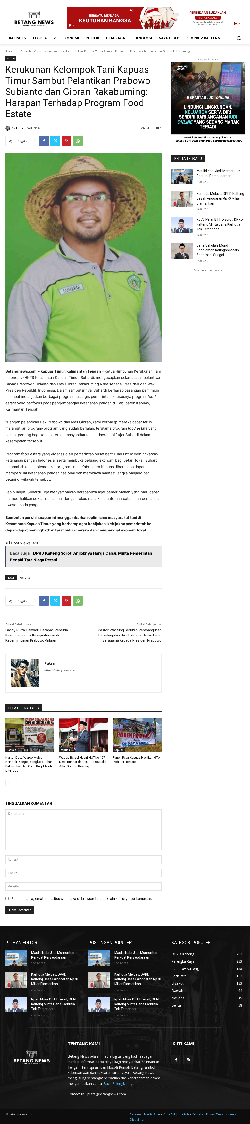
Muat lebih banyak (206, 270)
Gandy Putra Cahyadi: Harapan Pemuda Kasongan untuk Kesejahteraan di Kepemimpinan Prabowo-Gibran (36, 635)
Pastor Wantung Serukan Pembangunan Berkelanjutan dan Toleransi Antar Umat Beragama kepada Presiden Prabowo (130, 635)
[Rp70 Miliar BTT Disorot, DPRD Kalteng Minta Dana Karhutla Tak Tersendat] (182, 225)
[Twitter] (55, 141)
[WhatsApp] (78, 141)
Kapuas (39, 51)
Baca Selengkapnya (119, 1083)
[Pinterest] (66, 141)
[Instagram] (188, 1059)
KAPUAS (25, 577)
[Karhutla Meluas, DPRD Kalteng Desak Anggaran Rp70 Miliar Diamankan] (182, 199)
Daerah (26, 51)
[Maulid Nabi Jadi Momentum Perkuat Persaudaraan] (182, 176)
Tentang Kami (225, 1114)
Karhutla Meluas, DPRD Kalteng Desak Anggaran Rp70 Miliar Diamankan (220, 198)
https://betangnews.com (60, 670)
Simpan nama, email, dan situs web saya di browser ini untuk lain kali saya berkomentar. (81, 898)
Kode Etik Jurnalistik (176, 1114)
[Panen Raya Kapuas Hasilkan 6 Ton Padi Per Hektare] (137, 735)
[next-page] (16, 783)
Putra (20, 128)
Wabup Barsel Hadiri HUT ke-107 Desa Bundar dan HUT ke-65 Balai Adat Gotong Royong (82, 762)
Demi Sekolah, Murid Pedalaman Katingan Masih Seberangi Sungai (218, 250)
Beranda (11, 51)
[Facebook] (44, 141)
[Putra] (8, 128)
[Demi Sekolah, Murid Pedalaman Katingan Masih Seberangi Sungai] (182, 251)
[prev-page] (8, 783)
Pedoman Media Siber (145, 1114)
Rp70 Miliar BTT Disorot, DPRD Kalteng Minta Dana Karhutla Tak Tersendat (220, 224)
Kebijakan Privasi (204, 1114)
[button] (239, 38)
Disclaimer (137, 1119)
